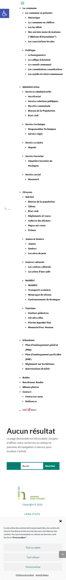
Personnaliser (33, 567)
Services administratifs (38, 91)
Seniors (32, 248)
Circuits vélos (35, 317)
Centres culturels (34, 262)
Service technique (35, 124)
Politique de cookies (25, 575)
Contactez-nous (34, 396)
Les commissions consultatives (45, 69)
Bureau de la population (41, 201)
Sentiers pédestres (38, 313)
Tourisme (30, 308)
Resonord (33, 179)
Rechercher (14, 465)
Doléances (31, 401)
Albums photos (31, 387)
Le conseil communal (39, 64)
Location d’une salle (39, 271)
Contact (27, 391)
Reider (26, 377)
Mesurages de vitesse (39, 294)
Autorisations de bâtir (37, 368)
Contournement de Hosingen (44, 299)
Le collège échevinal (39, 59)
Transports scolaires (39, 289)
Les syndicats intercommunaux (45, 74)
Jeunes (32, 243)
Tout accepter (33, 547)
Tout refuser (33, 557)
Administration (31, 86)
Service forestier (34, 156)
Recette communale (39, 106)
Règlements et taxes (39, 215)
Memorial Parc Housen (40, 327)
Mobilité (29, 280)
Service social (33, 174)
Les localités (35, 27)
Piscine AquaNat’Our (39, 322)
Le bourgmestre (37, 55)
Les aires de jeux (37, 253)
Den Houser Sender (33, 382)
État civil (33, 211)
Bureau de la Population (41, 110)
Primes (32, 230)
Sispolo (32, 147)
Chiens (31, 206)
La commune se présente (38, 12)
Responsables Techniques (42, 129)
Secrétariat (34, 96)
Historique (34, 17)
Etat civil (33, 115)
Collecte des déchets (39, 220)
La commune (30, 8)
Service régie (35, 133)
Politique (30, 50)
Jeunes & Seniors (34, 239)
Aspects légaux (42, 575)
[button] (4, 13)
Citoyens (27, 192)
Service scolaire (34, 142)
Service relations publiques (43, 101)
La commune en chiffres (41, 22)
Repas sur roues (37, 225)
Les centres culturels (39, 266)
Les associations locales (41, 41)
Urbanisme (28, 340)
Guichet (29, 196)
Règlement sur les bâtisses (39, 364)
